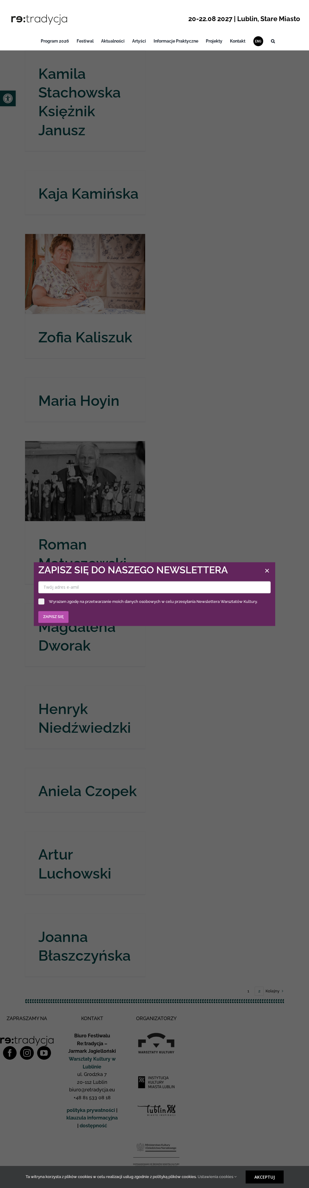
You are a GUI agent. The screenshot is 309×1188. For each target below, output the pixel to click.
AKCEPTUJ (264, 1177)
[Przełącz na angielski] (258, 41)
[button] (273, 41)
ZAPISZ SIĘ (53, 616)
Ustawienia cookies (216, 1176)
